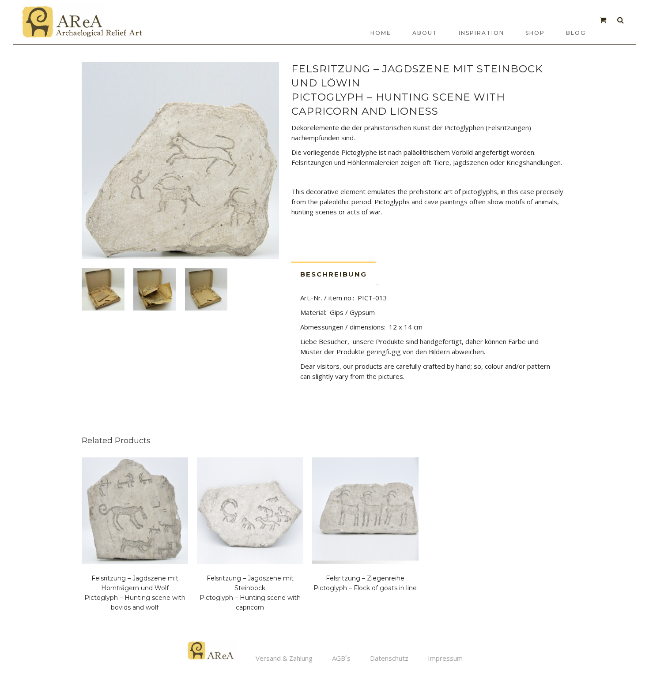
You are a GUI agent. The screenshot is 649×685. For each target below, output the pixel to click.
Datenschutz (389, 658)
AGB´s (341, 658)
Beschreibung (333, 274)
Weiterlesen (102, 612)
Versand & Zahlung (284, 658)
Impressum (445, 658)
